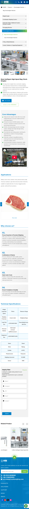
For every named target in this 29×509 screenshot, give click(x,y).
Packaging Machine (7, 27)
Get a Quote (7, 100)
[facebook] (2, 500)
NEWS (3, 493)
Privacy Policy (22, 506)
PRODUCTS (4, 483)
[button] (27, 73)
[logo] (5, 460)
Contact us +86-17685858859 (9, 104)
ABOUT (3, 496)
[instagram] (11, 500)
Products (10, 7)
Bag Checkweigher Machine (9, 10)
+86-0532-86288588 (9, 475)
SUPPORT (4, 490)
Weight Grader (6, 16)
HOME (4, 7)
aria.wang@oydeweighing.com (13, 479)
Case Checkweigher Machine (10, 37)
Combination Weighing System (10, 19)
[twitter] (8, 500)
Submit (7, 413)
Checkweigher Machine (19, 7)
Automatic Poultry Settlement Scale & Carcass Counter (11, 23)
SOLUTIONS (4, 486)
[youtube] (5, 500)
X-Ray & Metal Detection (8, 41)
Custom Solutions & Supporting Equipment (12, 45)
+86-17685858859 (8, 477)
